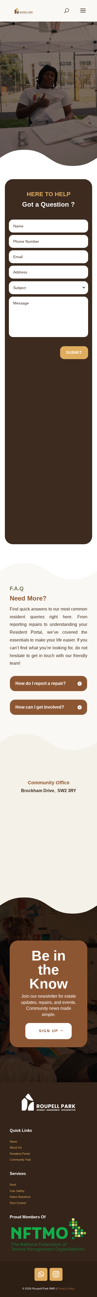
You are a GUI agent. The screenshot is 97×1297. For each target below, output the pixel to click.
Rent (13, 1184)
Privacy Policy (66, 1288)
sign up (48, 1031)
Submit (74, 352)
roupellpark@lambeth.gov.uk (48, 868)
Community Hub (20, 1159)
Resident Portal (20, 1153)
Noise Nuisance (20, 1196)
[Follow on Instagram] (56, 1274)
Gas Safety (17, 1190)
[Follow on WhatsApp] (40, 1274)
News (13, 1141)
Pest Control (18, 1203)
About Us (16, 1147)
